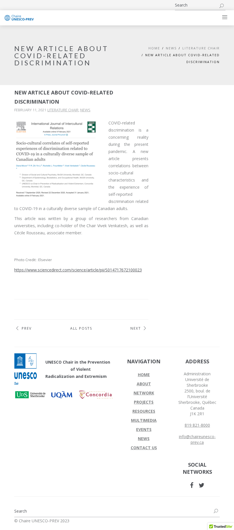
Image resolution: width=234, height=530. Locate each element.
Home (154, 48)
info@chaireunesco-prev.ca (197, 439)
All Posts (81, 328)
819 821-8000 (197, 425)
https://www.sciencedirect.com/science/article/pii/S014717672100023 (78, 270)
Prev (27, 328)
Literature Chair (201, 48)
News (85, 109)
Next (135, 328)
